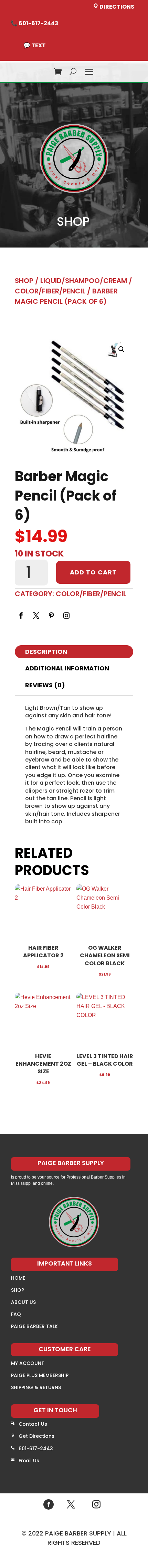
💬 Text (34, 45)
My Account (27, 1363)
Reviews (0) (45, 685)
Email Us (29, 1460)
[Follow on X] (36, 615)
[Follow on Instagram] (66, 615)
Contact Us (33, 1424)
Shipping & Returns (36, 1387)
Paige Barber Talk (34, 1326)
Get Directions (36, 1436)
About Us (23, 1302)
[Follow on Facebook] (21, 615)
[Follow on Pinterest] (51, 615)
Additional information (67, 668)
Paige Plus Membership (39, 1375)
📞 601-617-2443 (34, 23)
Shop (24, 280)
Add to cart (93, 572)
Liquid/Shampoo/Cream (83, 280)
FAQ (16, 1314)
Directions (116, 7)
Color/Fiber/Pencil (50, 291)
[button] (121, 349)
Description (46, 651)
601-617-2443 (36, 1448)
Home (18, 1278)
